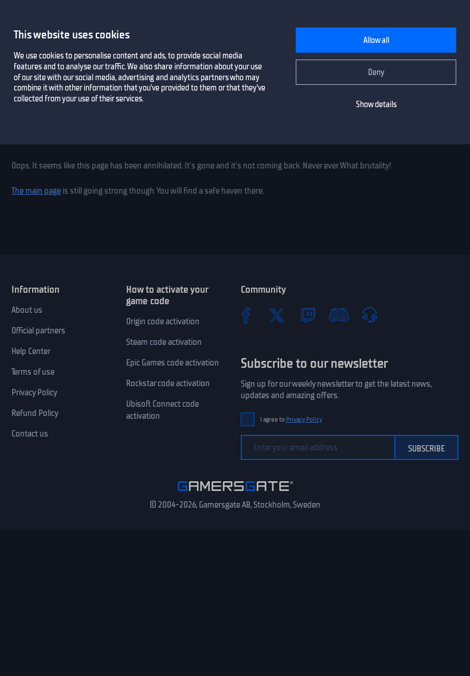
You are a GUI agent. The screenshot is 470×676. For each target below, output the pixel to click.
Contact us (29, 433)
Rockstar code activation (168, 383)
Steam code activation (164, 342)
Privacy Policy (34, 392)
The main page (36, 190)
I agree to (291, 419)
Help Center (30, 351)
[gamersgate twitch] (307, 315)
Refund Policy (34, 413)
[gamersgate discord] (338, 315)
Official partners (38, 330)
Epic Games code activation (172, 362)
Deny (376, 72)
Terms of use (32, 372)
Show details (376, 104)
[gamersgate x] (276, 315)
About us (26, 310)
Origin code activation (162, 321)
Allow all (376, 40)
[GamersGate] (235, 493)
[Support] (369, 315)
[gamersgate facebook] (245, 315)
